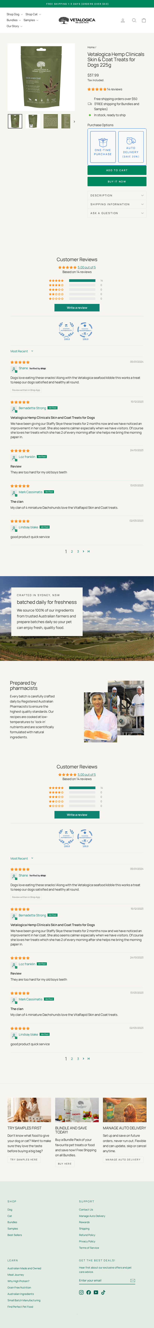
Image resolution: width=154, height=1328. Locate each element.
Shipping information (110, 204)
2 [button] (72, 551)
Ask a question (104, 213)
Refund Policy (87, 1235)
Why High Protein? (18, 1281)
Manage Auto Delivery (92, 1216)
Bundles (12, 20)
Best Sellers (15, 1235)
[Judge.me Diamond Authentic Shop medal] (66, 329)
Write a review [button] (77, 308)
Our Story (13, 26)
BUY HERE (65, 1163)
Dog (10, 1209)
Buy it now (117, 181)
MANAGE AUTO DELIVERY (123, 1159)
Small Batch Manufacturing (24, 1300)
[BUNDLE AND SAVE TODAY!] (77, 1110)
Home (91, 47)
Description (102, 195)
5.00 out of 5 (87, 267)
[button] (97, 89)
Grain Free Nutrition (19, 1287)
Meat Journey (16, 1274)
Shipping (84, 1228)
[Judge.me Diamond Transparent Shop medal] (84, 329)
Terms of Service (89, 1247)
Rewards (84, 1222)
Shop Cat (32, 14)
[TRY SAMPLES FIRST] (29, 1110)
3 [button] (78, 551)
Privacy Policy (87, 1241)
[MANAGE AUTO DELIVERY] (124, 1110)
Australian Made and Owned (24, 1268)
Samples (29, 20)
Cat (10, 1216)
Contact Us (86, 1209)
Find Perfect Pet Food (20, 1306)
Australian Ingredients (21, 1294)
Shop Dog (13, 14)
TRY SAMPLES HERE (24, 1159)
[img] (20, 362)
